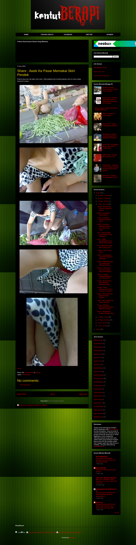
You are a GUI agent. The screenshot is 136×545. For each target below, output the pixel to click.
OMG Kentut (98, 410)
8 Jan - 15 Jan (103, 323)
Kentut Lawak (98, 378)
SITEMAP (110, 34)
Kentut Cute (98, 361)
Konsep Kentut (99, 406)
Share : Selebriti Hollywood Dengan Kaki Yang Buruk (104, 276)
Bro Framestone (102, 456)
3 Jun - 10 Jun (103, 204)
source (19, 368)
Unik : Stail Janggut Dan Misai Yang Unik (105, 301)
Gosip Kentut (98, 343)
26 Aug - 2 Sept (103, 198)
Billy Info (99, 502)
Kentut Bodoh (98, 350)
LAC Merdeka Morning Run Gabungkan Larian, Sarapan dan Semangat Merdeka (106, 460)
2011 (98, 329)
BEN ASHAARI (101, 468)
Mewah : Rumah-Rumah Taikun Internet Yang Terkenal (110, 89)
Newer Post (21, 394)
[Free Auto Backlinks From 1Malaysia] (69, 532)
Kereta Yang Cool (99, 72)
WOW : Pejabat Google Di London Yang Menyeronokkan (105, 263)
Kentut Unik (97, 399)
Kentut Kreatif (98, 375)
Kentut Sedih (98, 392)
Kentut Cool (98, 354)
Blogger (71, 537)
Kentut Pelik (98, 389)
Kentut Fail (97, 364)
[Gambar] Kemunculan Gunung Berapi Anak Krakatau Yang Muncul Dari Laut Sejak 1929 (105, 506)
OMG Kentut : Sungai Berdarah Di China (110, 155)
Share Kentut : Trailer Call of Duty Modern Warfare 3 (106, 109)
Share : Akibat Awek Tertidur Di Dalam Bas (105, 312)
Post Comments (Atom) (56, 401)
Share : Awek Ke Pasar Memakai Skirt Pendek (105, 295)
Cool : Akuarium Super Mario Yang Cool (105, 246)
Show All (117, 512)
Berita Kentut (98, 340)
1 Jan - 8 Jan (102, 326)
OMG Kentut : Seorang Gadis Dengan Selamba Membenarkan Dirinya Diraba (111, 167)
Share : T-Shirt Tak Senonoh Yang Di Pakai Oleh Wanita (104, 269)
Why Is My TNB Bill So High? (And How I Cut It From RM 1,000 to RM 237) (106, 481)
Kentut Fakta (98, 368)
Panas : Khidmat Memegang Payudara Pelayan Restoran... (105, 307)
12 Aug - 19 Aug (103, 201)
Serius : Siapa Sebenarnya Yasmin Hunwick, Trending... (105, 289)
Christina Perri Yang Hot (101, 76)
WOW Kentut (98, 417)
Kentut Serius (98, 396)
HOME (26, 34)
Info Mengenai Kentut (100, 67)
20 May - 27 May (104, 320)
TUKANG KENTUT (47, 34)
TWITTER (89, 34)
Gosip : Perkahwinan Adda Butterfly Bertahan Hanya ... (104, 282)
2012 (98, 193)
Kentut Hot (97, 371)
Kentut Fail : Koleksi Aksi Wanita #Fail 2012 (110, 176)
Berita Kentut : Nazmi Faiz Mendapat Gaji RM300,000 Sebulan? (110, 136)
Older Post (83, 394)
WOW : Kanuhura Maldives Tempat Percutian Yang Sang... (103, 226)
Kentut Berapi (98, 347)
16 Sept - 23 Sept (104, 195)
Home (52, 394)
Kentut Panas (98, 385)
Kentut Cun (97, 357)
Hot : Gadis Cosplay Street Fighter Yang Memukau (104, 234)
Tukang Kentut (29, 372)
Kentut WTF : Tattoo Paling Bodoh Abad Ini (110, 125)
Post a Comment (25, 385)
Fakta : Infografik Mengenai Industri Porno (104, 219)
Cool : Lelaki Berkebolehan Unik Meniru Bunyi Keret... (105, 241)
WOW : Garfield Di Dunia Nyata (109, 114)
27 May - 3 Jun (103, 317)
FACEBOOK (68, 34)
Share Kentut (26, 374)
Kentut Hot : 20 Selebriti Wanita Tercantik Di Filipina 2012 (110, 146)
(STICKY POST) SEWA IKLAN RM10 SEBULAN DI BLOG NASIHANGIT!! (105, 494)
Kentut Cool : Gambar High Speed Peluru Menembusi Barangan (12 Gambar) (110, 100)
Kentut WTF (98, 403)
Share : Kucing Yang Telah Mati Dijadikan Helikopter (105, 256)
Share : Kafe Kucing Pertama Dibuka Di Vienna (104, 208)
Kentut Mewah (98, 382)
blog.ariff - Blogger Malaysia (106, 478)
